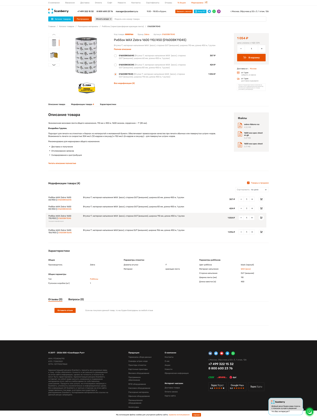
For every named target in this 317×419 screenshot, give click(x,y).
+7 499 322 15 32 (85, 11)
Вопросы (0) (76, 299)
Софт (109, 2)
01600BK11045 (64, 218)
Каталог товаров (66, 26)
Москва (253, 69)
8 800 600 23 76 (105, 11)
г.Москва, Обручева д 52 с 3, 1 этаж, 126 (250, 11)
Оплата (98, 2)
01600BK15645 (65, 232)
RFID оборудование (137, 384)
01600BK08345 (64, 209)
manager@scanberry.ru (127, 11)
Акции (167, 365)
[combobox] (252, 189)
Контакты (136, 2)
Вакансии (70, 2)
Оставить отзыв (65, 310)
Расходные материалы (88, 26)
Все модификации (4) (124, 83)
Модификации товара (82, 104)
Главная (51, 26)
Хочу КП (201, 11)
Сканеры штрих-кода (137, 361)
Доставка (84, 2)
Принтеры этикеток (137, 365)
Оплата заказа (171, 392)
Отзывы (168, 2)
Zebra (146, 34)
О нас (167, 361)
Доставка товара (172, 388)
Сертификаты (152, 2)
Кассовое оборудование (139, 388)
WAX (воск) (246, 269)
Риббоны (94, 279)
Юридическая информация (177, 373)
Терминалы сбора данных (140, 357)
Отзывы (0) (55, 299)
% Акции (182, 2)
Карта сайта (170, 396)
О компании (54, 2)
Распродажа (83, 19)
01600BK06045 (64, 200)
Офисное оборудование (139, 396)
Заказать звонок (184, 11)
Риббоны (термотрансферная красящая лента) (123, 26)
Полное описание (122, 49)
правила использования (179, 415)
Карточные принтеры (138, 369)
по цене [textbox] (247, 189)
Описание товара (56, 104)
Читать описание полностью (62, 163)
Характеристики (108, 104)
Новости (122, 2)
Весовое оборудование (138, 373)
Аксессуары (133, 407)
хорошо (196, 415)
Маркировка (197, 2)
